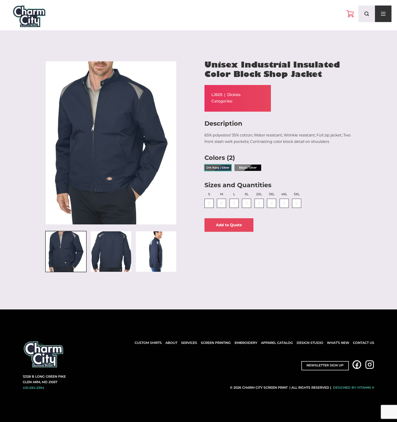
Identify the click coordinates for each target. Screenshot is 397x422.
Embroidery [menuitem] (246, 343)
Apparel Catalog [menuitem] (277, 343)
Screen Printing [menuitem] (216, 343)
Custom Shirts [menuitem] (148, 343)
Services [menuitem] (189, 343)
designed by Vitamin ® (353, 388)
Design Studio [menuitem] (310, 343)
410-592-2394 (33, 388)
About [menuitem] (171, 343)
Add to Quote (229, 225)
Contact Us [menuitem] (363, 343)
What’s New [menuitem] (338, 343)
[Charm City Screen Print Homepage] (29, 17)
